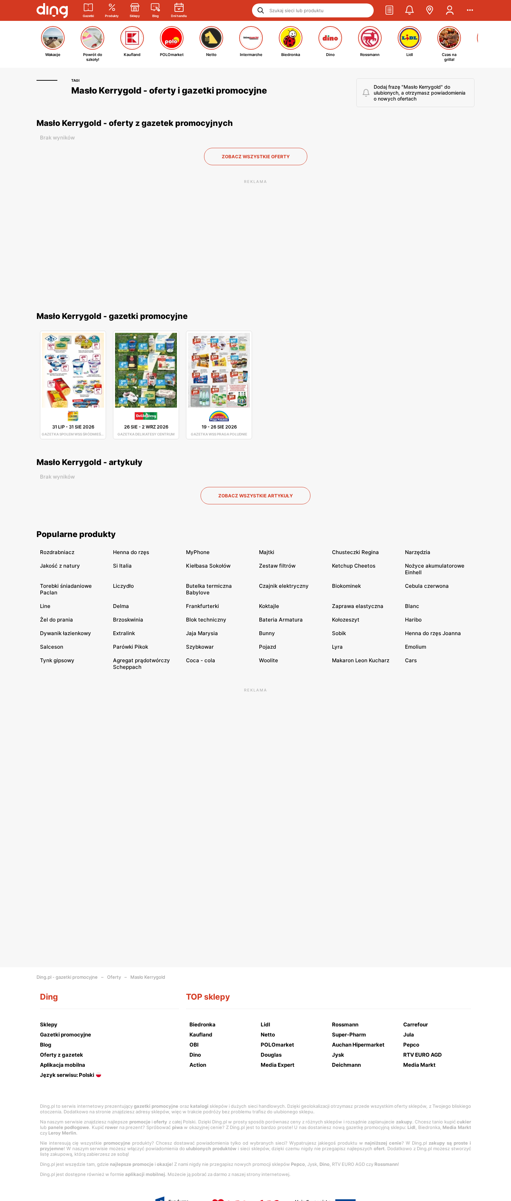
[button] (389, 10)
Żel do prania (56, 619)
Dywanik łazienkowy (65, 633)
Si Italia (122, 565)
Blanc (412, 606)
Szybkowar (200, 646)
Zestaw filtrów (277, 565)
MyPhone (198, 552)
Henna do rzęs (131, 552)
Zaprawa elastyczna (357, 606)
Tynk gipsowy (57, 660)
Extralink (124, 633)
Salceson (51, 646)
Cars (411, 660)
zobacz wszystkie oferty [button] (256, 156)
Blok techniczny (206, 619)
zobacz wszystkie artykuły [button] (255, 495)
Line (45, 606)
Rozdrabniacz (57, 552)
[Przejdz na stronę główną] (52, 10)
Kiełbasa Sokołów (208, 565)
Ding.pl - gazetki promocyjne (67, 977)
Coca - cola (200, 660)
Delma (121, 606)
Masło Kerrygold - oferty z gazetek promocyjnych (134, 123)
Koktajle (269, 606)
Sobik (339, 633)
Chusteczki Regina (355, 552)
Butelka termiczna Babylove (209, 589)
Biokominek (346, 586)
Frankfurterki (202, 606)
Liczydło (123, 586)
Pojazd (267, 646)
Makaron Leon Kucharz (360, 660)
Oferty (114, 977)
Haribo (413, 619)
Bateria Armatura (281, 619)
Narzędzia (417, 552)
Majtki (266, 552)
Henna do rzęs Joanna (433, 633)
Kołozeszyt (345, 619)
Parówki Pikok (130, 646)
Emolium (415, 646)
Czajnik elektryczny (284, 586)
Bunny (267, 633)
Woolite (268, 660)
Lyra (337, 646)
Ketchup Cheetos (353, 565)
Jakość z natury (60, 565)
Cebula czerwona (427, 586)
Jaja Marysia (202, 633)
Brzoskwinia (128, 619)
